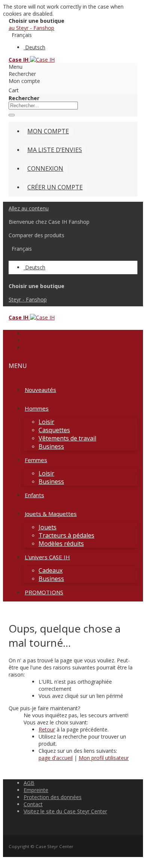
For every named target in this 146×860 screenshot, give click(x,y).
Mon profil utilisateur (104, 757)
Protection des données (53, 797)
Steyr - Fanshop (28, 299)
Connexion (45, 168)
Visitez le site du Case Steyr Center (65, 811)
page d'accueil (56, 757)
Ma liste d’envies (54, 150)
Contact (33, 804)
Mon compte (48, 131)
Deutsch (35, 47)
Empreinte (36, 790)
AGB (29, 782)
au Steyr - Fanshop (31, 27)
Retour (47, 729)
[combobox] (43, 105)
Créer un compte (55, 187)
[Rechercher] (12, 115)
